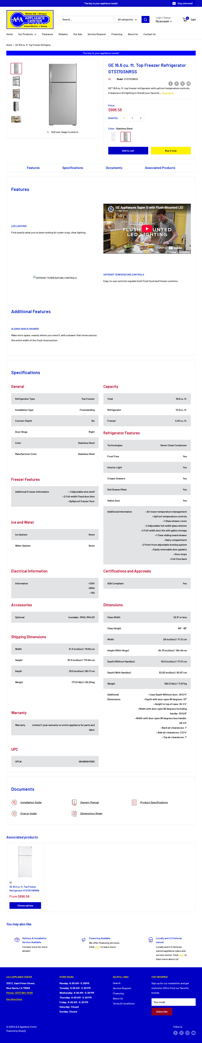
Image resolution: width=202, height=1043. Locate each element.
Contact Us (149, 34)
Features (33, 168)
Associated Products (160, 168)
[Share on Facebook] (170, 83)
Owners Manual (89, 802)
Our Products (25, 34)
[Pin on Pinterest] (176, 83)
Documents (114, 168)
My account (162, 21)
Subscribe (162, 1011)
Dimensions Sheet (91, 813)
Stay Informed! (185, 3)
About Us (133, 34)
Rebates (63, 34)
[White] (113, 137)
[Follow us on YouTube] (193, 1033)
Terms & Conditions (124, 1003)
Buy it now (171, 150)
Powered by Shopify (16, 1031)
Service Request (97, 34)
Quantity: (113, 117)
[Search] (145, 19)
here (97, 946)
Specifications (72, 168)
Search (117, 983)
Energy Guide (28, 813)
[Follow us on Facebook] (175, 1033)
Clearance (47, 34)
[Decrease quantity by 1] (124, 118)
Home (9, 34)
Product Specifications (154, 802)
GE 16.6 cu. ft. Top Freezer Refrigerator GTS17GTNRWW (24, 888)
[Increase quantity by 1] (140, 118)
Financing (116, 34)
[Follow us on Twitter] (181, 1033)
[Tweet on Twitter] (182, 83)
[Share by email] (188, 83)
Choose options (25, 905)
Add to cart (128, 150)
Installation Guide (31, 802)
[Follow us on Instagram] (187, 1033)
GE (109, 79)
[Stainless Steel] (126, 137)
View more (168, 92)
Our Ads (77, 34)
